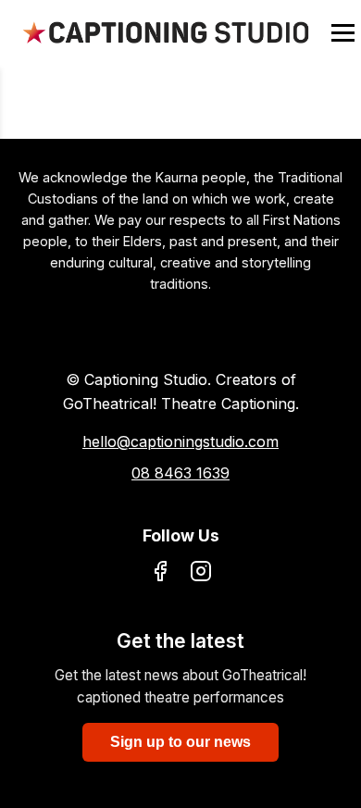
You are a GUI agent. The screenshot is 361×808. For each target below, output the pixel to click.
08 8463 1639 (180, 473)
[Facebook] (160, 575)
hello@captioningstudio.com (180, 441)
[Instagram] (201, 575)
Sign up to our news (180, 742)
